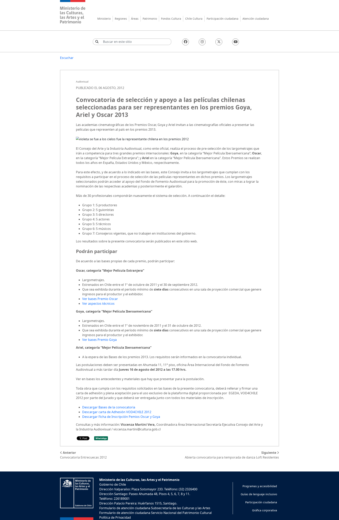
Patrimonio (150, 18)
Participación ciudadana (222, 18)
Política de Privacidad (115, 517)
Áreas (135, 18)
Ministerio (104, 18)
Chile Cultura (193, 18)
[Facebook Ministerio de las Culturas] (185, 42)
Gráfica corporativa (264, 510)
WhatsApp (101, 438)
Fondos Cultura (171, 18)
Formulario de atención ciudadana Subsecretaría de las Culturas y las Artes (154, 508)
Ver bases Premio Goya (99, 339)
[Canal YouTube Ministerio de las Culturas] (235, 42)
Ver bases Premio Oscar (100, 299)
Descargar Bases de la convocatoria (108, 407)
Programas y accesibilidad (259, 486)
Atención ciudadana (255, 18)
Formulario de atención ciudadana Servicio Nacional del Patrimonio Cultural (155, 513)
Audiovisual (82, 81)
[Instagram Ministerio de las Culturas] (202, 42)
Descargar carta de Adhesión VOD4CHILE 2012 (116, 412)
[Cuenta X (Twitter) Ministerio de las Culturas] (218, 42)
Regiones (121, 18)
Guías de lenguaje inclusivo (259, 494)
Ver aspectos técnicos (98, 303)
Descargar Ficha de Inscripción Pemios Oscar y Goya (121, 417)
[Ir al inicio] (73, 12)
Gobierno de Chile (112, 484)
